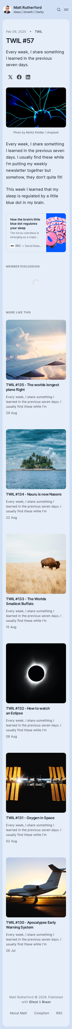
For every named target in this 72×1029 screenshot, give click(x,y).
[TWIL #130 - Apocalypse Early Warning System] (36, 905)
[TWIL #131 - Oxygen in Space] (36, 798)
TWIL (38, 32)
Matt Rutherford (28, 7)
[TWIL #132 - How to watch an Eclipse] (36, 691)
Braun (46, 1002)
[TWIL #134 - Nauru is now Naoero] (36, 474)
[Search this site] (59, 10)
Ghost (33, 1002)
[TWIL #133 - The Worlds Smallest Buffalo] (36, 581)
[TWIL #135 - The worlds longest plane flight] (36, 367)
